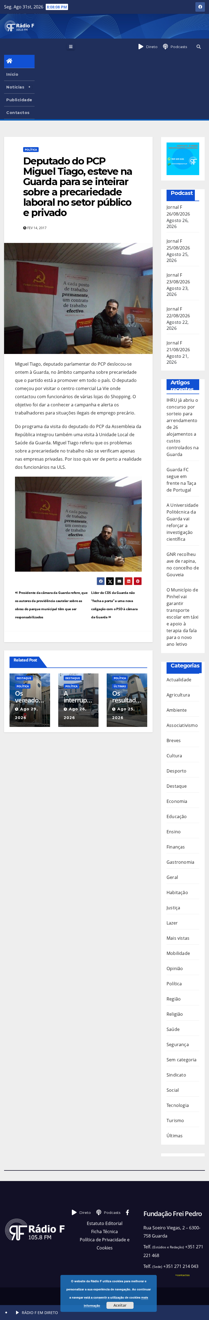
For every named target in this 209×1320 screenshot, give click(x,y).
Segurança (178, 1044)
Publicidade (19, 99)
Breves (174, 740)
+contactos (182, 1275)
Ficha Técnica (104, 1231)
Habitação (177, 892)
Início (12, 74)
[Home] (19, 61)
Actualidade (179, 680)
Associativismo (182, 725)
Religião (175, 1014)
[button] (198, 47)
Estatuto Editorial (104, 1223)
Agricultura (178, 695)
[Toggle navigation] (71, 46)
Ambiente (177, 710)
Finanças (176, 847)
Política (31, 149)
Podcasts (179, 47)
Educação (177, 816)
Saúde (173, 1029)
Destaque (24, 678)
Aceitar (120, 1305)
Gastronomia (180, 862)
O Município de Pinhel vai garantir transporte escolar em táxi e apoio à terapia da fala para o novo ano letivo (182, 617)
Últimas (120, 686)
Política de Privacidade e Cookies (105, 1244)
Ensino (174, 832)
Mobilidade (178, 953)
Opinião (175, 968)
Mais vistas (178, 938)
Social (173, 1090)
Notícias (15, 87)
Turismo (175, 1120)
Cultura (174, 756)
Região (174, 999)
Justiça (173, 908)
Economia (177, 801)
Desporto (177, 771)
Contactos (18, 112)
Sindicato (176, 1075)
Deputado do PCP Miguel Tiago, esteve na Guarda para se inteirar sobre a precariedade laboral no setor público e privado (77, 187)
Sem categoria (182, 1060)
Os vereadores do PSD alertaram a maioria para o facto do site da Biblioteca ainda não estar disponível (29, 696)
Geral (172, 877)
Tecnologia (178, 1105)
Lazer (172, 923)
